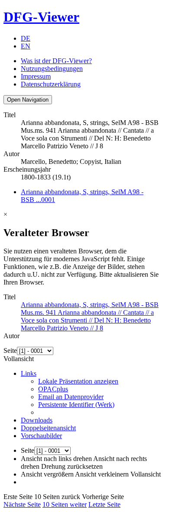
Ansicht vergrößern (47, 474)
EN (25, 46)
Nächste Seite (22, 504)
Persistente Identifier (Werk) (76, 404)
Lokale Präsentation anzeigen (78, 381)
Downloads (36, 420)
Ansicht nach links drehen (56, 458)
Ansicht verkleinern (102, 474)
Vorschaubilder (41, 435)
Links (28, 373)
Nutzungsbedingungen (52, 68)
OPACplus (53, 389)
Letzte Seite (104, 504)
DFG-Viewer (41, 17)
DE (25, 38)
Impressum (36, 76)
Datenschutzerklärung (51, 84)
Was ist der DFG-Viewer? (56, 60)
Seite (10, 350)
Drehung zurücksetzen (72, 466)
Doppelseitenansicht (48, 428)
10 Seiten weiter (64, 504)
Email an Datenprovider (71, 396)
